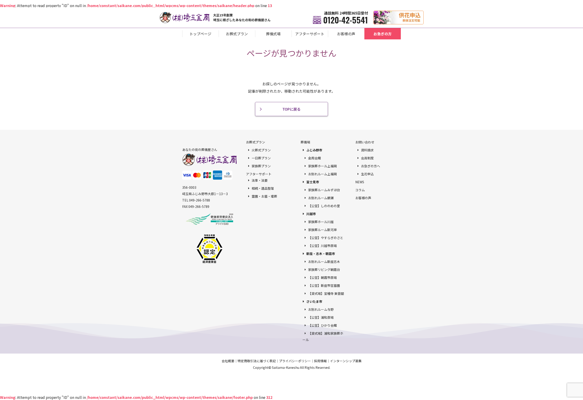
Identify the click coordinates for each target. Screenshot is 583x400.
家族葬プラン (261, 166)
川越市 (311, 213)
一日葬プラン (261, 158)
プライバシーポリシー (295, 361)
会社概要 (228, 361)
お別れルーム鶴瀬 (321, 198)
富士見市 (312, 182)
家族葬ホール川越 (321, 221)
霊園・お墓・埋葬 (264, 196)
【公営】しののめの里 (324, 206)
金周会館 (314, 158)
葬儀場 (305, 142)
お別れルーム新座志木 (324, 261)
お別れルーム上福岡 (322, 174)
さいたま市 (314, 301)
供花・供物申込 (423, 13)
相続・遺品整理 (263, 188)
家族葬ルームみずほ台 (324, 190)
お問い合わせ (364, 142)
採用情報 (320, 361)
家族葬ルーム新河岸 (322, 229)
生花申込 (367, 174)
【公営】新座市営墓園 (324, 285)
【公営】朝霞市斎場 (322, 277)
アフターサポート (309, 33)
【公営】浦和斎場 (321, 317)
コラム (360, 190)
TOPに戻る (291, 109)
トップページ (200, 33)
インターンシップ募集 (346, 361)
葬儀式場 (273, 33)
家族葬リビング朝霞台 (324, 269)
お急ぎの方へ (370, 166)
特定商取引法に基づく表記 (257, 361)
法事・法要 (260, 180)
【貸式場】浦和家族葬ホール (322, 336)
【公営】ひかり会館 (322, 325)
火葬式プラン (261, 150)
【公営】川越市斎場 (322, 245)
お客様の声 (346, 33)
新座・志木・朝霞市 (320, 253)
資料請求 (367, 150)
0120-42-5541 (345, 20)
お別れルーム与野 (321, 309)
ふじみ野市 (314, 150)
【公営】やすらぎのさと (325, 237)
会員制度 (367, 158)
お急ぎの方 (382, 33)
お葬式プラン (237, 33)
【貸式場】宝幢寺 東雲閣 (326, 293)
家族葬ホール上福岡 (322, 166)
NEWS (359, 182)
